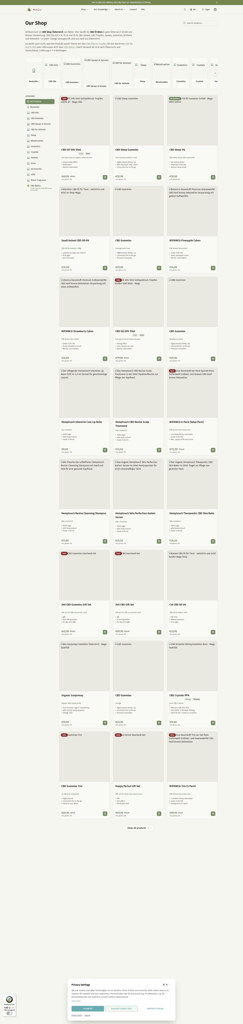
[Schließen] (216, 2)
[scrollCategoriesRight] (215, 73)
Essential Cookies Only (121, 1008)
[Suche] (185, 9)
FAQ (143, 9)
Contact (133, 9)
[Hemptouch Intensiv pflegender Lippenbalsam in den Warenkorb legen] (105, 450)
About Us (119, 9)
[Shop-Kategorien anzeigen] (87, 9)
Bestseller (35, 107)
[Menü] (14, 996)
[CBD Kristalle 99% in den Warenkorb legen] (213, 723)
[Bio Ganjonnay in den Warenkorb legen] (105, 723)
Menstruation (37, 141)
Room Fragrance (38, 180)
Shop (83, 9)
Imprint (87, 1015)
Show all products (136, 828)
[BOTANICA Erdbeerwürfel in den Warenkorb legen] (105, 359)
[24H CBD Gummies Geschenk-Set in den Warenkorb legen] (105, 632)
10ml (81, 154)
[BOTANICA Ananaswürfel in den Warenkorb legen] (213, 268)
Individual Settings (155, 1008)
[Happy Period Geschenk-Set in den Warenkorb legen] (159, 813)
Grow (33, 163)
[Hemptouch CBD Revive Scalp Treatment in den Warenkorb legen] (159, 450)
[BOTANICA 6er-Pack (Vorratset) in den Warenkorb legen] (213, 450)
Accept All (87, 1008)
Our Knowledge (101, 9)
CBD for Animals (38, 129)
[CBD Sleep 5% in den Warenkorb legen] (213, 177)
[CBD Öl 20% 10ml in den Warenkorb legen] (159, 359)
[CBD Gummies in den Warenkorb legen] (159, 268)
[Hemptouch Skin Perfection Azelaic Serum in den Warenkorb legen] (159, 541)
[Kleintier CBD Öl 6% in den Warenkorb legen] (105, 268)
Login (207, 9)
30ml (88, 154)
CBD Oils (35, 113)
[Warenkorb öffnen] (215, 9)
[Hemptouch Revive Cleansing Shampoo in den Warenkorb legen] (105, 541)
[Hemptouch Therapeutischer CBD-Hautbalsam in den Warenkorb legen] (213, 541)
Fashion (34, 158)
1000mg (196, 699)
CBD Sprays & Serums (41, 124)
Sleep (33, 135)
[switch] (9, 1013)
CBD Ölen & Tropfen (96, 43)
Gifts (33, 174)
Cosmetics (35, 146)
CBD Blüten (69, 47)
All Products (35, 101)
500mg (187, 699)
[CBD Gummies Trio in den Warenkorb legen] (105, 813)
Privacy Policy (77, 1015)
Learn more (76, 1001)
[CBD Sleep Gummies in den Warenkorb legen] (159, 177)
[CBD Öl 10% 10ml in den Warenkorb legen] (105, 177)
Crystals (34, 152)
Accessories (36, 169)
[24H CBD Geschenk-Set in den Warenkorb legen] (159, 632)
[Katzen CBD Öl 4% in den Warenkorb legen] (213, 632)
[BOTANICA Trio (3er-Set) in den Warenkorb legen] (213, 813)
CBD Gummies (37, 118)
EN (194, 9)
